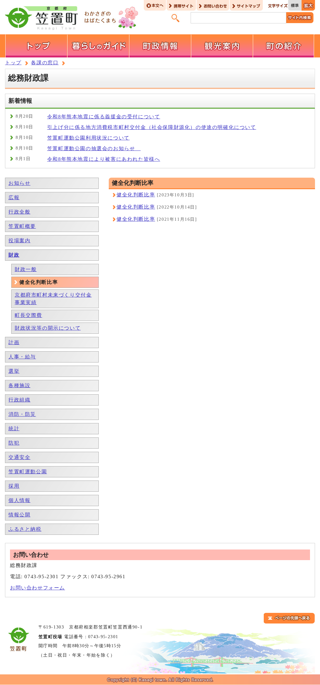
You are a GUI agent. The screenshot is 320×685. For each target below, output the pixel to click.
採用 (13, 486)
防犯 (13, 443)
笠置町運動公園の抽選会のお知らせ (94, 148)
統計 (13, 428)
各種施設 (19, 385)
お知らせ (19, 183)
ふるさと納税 (25, 529)
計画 (13, 342)
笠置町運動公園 (27, 471)
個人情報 (19, 500)
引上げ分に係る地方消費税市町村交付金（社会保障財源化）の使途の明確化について (151, 127)
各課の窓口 (44, 62)
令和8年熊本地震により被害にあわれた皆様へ (103, 159)
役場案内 (19, 240)
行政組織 (19, 399)
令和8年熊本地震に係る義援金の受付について (103, 116)
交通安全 (19, 457)
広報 (13, 197)
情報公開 (19, 514)
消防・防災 (22, 414)
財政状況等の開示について (48, 328)
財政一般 (26, 269)
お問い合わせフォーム (37, 587)
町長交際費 (28, 315)
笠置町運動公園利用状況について (88, 137)
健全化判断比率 (136, 194)
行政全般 (19, 211)
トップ (13, 62)
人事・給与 (22, 356)
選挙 (13, 371)
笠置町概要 (22, 226)
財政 (13, 255)
